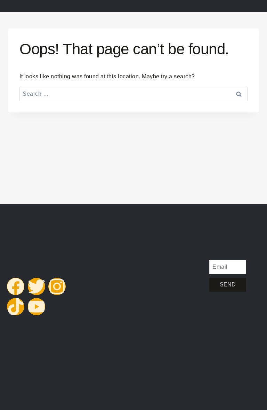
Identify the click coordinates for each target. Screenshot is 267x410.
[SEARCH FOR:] (133, 94)
